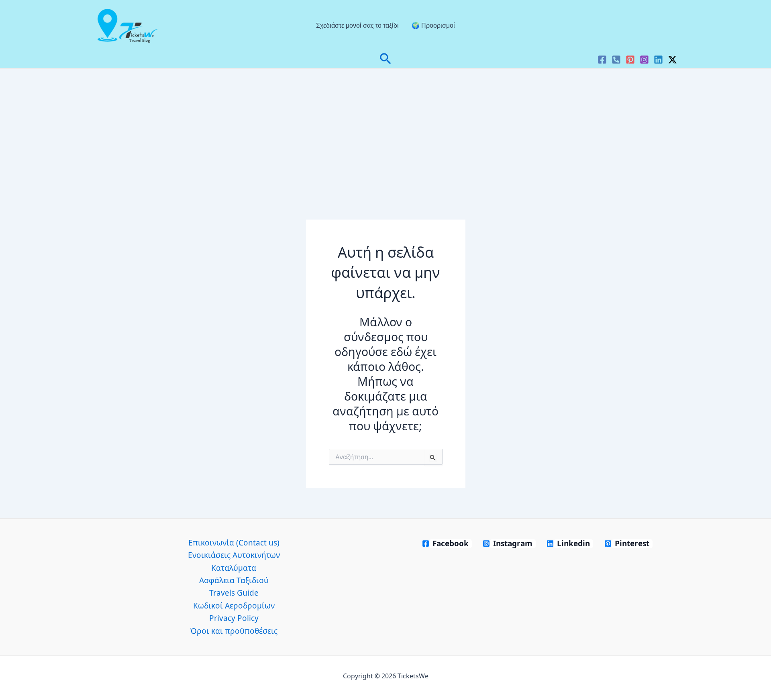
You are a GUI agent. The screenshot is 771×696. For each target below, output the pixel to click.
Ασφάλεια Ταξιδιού (234, 580)
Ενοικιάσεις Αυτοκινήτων (234, 555)
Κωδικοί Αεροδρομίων (234, 605)
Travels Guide (234, 593)
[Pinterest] (630, 59)
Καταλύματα (233, 568)
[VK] (616, 59)
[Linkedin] (658, 59)
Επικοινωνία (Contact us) (233, 542)
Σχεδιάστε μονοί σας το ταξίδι (357, 25)
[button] (385, 59)
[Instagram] (644, 59)
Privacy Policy (234, 618)
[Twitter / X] (672, 59)
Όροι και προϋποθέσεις (233, 631)
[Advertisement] (385, 129)
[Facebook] (602, 59)
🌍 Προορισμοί (433, 25)
